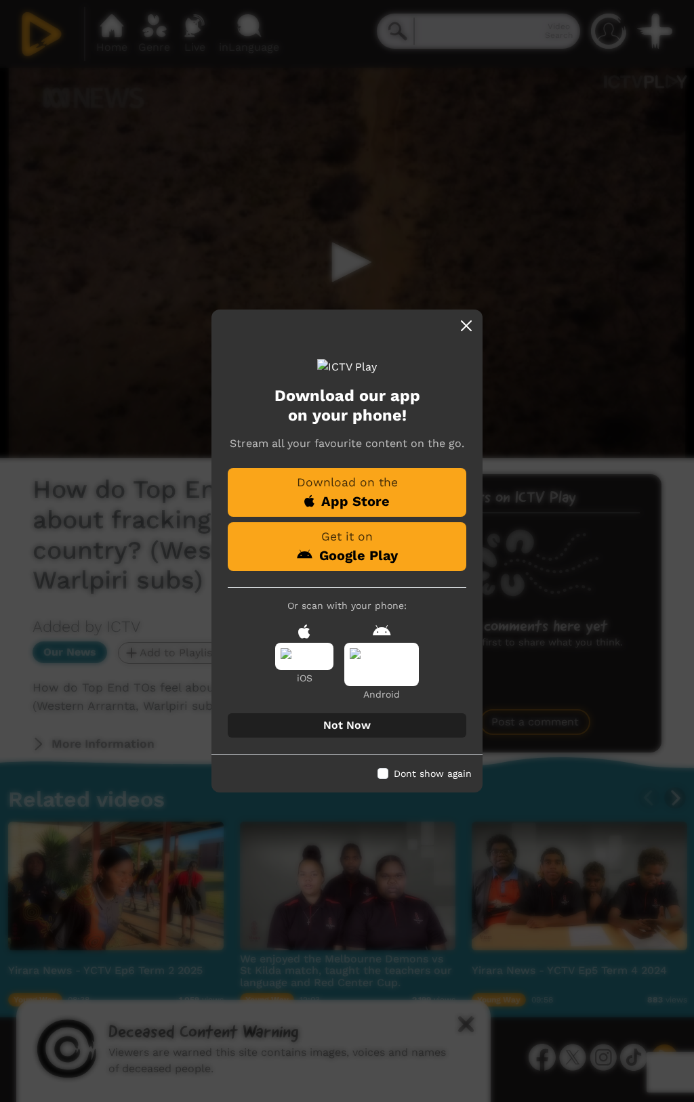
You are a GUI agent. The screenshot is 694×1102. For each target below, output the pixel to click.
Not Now (347, 725)
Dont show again (433, 773)
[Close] (466, 326)
